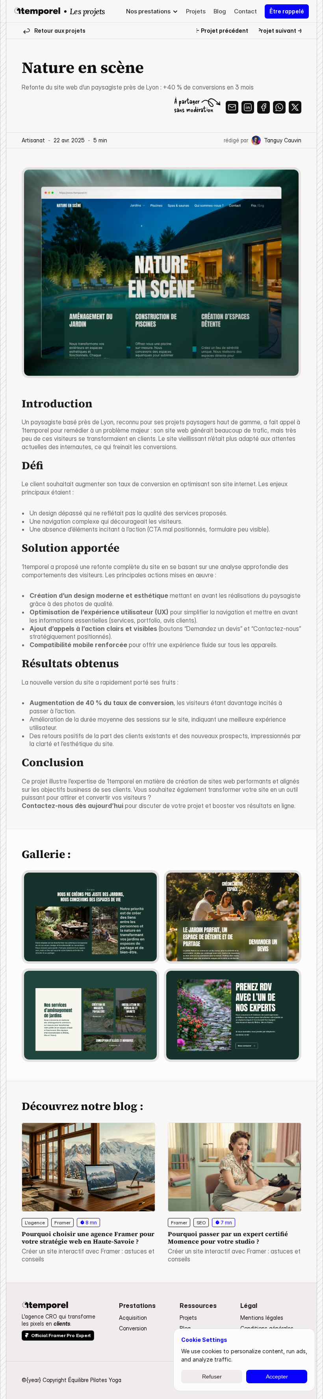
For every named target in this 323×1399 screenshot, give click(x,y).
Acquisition (133, 1317)
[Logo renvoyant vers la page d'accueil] (37, 11)
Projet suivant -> (280, 30)
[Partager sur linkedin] (247, 107)
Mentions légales (261, 1317)
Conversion (133, 1328)
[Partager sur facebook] (263, 107)
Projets (188, 1317)
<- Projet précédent (221, 30)
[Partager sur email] (232, 107)
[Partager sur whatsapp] (279, 107)
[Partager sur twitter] (295, 107)
